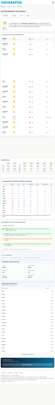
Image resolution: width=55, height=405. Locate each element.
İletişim (21, 373)
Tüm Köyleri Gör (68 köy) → (27, 354)
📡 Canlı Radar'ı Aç (27, 364)
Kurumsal (16, 373)
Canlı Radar (9, 373)
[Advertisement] (27, 68)
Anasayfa (3, 373)
